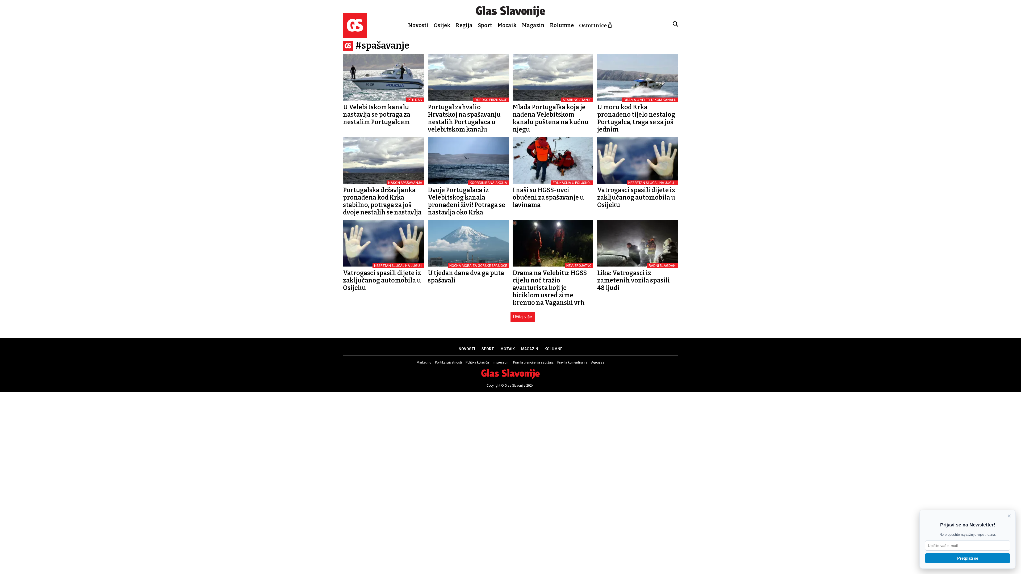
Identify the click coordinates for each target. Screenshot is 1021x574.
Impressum (501, 362)
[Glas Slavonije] (355, 35)
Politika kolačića (477, 362)
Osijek (442, 25)
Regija (464, 25)
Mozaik (507, 25)
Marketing (424, 362)
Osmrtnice (593, 25)
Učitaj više (522, 316)
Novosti (418, 25)
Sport (485, 25)
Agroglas (597, 362)
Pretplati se (967, 558)
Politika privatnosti (448, 362)
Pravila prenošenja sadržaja (533, 362)
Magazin (533, 25)
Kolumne (562, 25)
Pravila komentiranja (572, 362)
